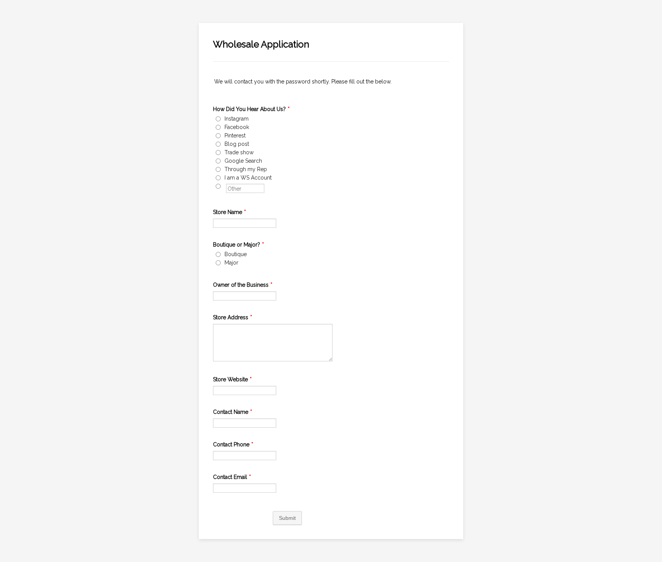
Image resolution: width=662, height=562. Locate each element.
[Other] (225, 186)
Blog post (236, 144)
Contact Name (232, 412)
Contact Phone (233, 444)
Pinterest (235, 135)
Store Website (232, 379)
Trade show (239, 152)
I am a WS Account (248, 178)
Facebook (236, 127)
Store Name (229, 212)
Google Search (243, 161)
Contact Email (232, 477)
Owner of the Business (242, 285)
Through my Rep (245, 169)
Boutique (235, 254)
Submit (287, 518)
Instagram (236, 119)
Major (231, 263)
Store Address (232, 317)
